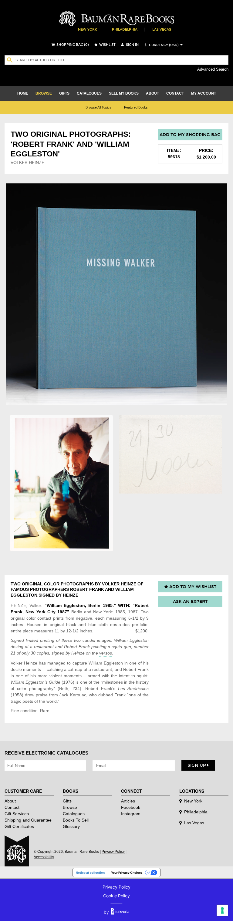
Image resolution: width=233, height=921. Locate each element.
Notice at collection (90, 872)
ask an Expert (190, 601)
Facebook (130, 807)
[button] (161, 45)
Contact (12, 807)
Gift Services (17, 813)
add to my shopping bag (190, 134)
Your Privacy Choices (127, 872)
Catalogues (74, 813)
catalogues (89, 93)
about (152, 93)
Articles (128, 801)
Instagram (130, 813)
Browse (70, 807)
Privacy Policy (113, 851)
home (22, 93)
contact (175, 93)
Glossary (71, 826)
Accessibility (44, 857)
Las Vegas (161, 30)
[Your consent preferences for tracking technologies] (222, 910)
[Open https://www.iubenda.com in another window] (120, 912)
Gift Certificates (19, 826)
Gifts (67, 801)
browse (43, 93)
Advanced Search (212, 69)
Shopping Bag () (72, 45)
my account (203, 93)
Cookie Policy (116, 895)
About (10, 801)
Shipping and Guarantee (28, 820)
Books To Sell (76, 820)
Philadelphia (124, 30)
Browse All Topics (98, 107)
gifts (64, 93)
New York (87, 30)
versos (105, 653)
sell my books (124, 93)
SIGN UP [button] (197, 765)
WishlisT (107, 45)
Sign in (132, 45)
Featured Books (136, 107)
